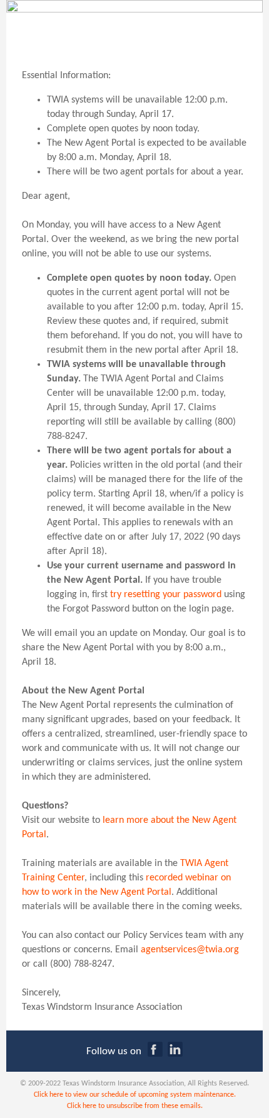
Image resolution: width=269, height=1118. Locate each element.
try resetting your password (165, 595)
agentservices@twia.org (190, 950)
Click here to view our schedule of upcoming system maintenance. (135, 1095)
